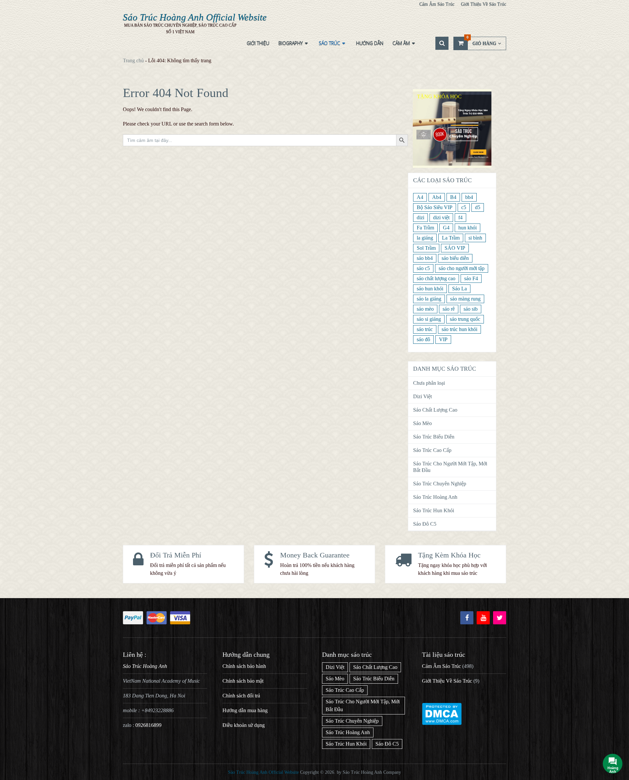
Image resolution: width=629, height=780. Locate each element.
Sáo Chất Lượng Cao (435, 410)
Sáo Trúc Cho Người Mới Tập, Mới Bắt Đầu (450, 467)
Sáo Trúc (329, 43)
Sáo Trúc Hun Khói (433, 510)
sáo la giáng (429, 299)
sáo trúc (425, 329)
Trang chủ (133, 60)
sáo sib (471, 309)
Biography (290, 43)
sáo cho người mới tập (462, 268)
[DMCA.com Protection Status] (442, 723)
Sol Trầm (426, 248)
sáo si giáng (429, 319)
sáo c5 (423, 268)
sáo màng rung (465, 299)
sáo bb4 (425, 258)
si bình (475, 238)
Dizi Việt (422, 396)
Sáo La (459, 288)
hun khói (467, 227)
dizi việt (441, 217)
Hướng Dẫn (369, 43)
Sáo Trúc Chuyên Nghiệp (439, 483)
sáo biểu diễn (455, 258)
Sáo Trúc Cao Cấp (432, 450)
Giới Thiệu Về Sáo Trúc (483, 4)
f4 (460, 217)
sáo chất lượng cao (436, 278)
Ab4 (436, 197)
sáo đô (423, 339)
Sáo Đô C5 (424, 524)
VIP (443, 339)
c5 (463, 207)
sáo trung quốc (465, 319)
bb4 (469, 197)
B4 (453, 197)
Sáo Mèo (422, 423)
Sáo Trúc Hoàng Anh (435, 497)
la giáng (425, 238)
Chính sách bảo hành (244, 666)
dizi (420, 217)
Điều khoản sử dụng (243, 725)
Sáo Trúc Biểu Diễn (433, 436)
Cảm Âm (401, 43)
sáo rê (449, 309)
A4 (420, 197)
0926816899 (148, 725)
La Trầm (451, 238)
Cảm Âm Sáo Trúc (436, 4)
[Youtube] (483, 617)
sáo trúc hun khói (459, 329)
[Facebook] (466, 617)
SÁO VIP (455, 248)
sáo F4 (471, 278)
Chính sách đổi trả (241, 695)
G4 (446, 227)
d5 (477, 207)
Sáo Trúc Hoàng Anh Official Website (195, 17)
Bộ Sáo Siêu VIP (434, 207)
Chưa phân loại (429, 383)
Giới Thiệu (258, 43)
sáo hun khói (430, 288)
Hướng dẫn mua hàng (245, 710)
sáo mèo (425, 309)
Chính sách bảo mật (242, 681)
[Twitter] (499, 617)
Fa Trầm (425, 227)
